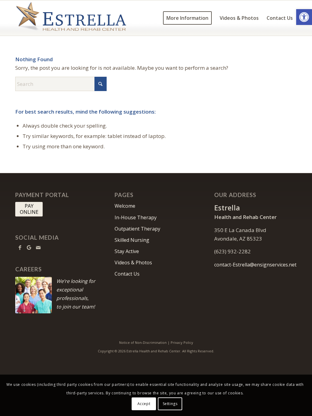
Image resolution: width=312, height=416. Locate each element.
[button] (304, 17)
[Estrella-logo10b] (71, 18)
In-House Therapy (136, 217)
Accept (144, 403)
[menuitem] (187, 18)
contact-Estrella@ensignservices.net (255, 264)
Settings (170, 403)
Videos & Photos (133, 262)
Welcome (125, 206)
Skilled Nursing (132, 240)
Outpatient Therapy (137, 228)
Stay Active (127, 251)
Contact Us (127, 273)
